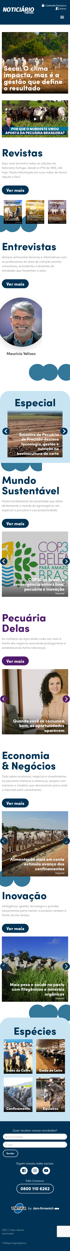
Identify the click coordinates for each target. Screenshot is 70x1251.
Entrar (63, 8)
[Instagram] (35, 1170)
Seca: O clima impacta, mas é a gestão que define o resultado (33, 77)
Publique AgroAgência (14, 1243)
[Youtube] (46, 1170)
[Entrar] (57, 8)
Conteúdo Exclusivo (55, 5)
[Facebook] (24, 1170)
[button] (62, 17)
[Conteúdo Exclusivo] (43, 5)
